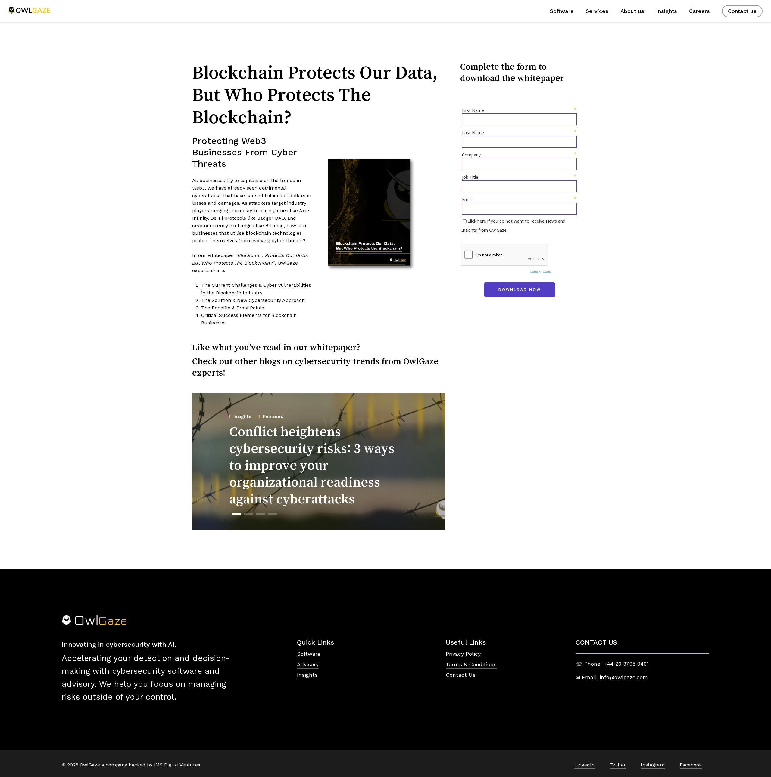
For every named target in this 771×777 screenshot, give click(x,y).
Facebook (691, 765)
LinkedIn (584, 765)
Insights (307, 675)
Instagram (653, 765)
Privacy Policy (463, 654)
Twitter (618, 765)
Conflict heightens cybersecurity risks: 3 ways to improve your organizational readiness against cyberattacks (312, 465)
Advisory (308, 664)
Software (308, 654)
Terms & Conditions (471, 664)
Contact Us (461, 675)
